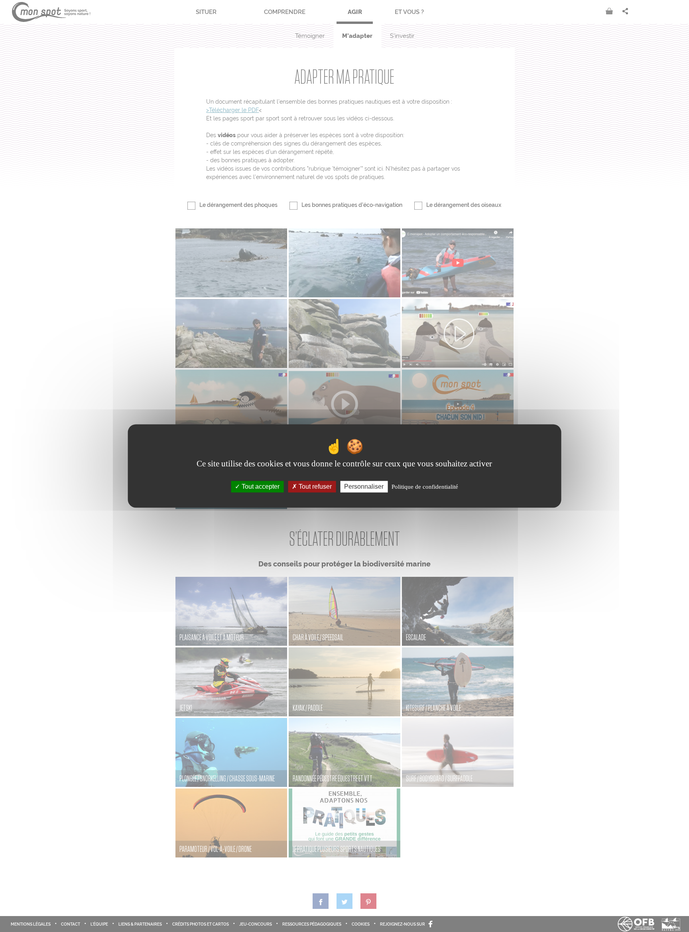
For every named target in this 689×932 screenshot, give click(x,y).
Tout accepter (260, 486)
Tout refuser (314, 486)
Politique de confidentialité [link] (425, 487)
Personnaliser (364, 486)
